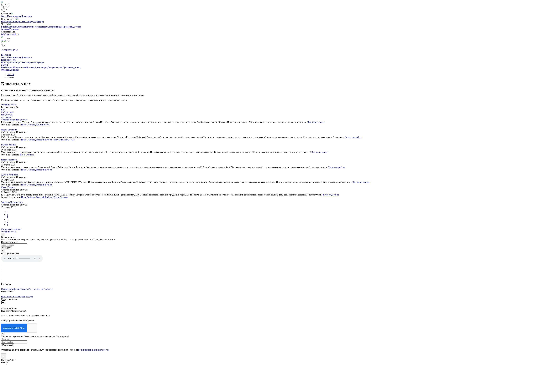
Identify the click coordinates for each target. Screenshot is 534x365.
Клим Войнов (43, 125)
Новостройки (7, 21)
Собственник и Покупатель (14, 120)
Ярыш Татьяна (8, 187)
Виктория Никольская (64, 140)
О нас (4, 16)
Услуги (4, 65)
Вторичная (19, 21)
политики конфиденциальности (93, 350)
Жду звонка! (7, 345)
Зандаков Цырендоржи (12, 202)
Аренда (40, 21)
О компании (7, 289)
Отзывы (5, 29)
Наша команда (14, 16)
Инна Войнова (28, 125)
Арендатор (6, 117)
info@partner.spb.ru (10, 34)
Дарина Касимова (9, 175)
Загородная (30, 21)
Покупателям (19, 27)
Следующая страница (11, 229)
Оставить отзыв (8, 105)
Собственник (7, 112)
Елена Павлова (61, 197)
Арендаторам (41, 27)
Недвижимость (8, 60)
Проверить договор (72, 27)
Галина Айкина (8, 145)
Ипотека (30, 27)
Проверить (6, 248)
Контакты (14, 29)
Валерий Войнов (44, 140)
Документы (26, 16)
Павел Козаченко (9, 160)
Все (3, 110)
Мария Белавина (9, 130)
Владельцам (7, 27)
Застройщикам (55, 27)
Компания (6, 55)
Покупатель (6, 115)
